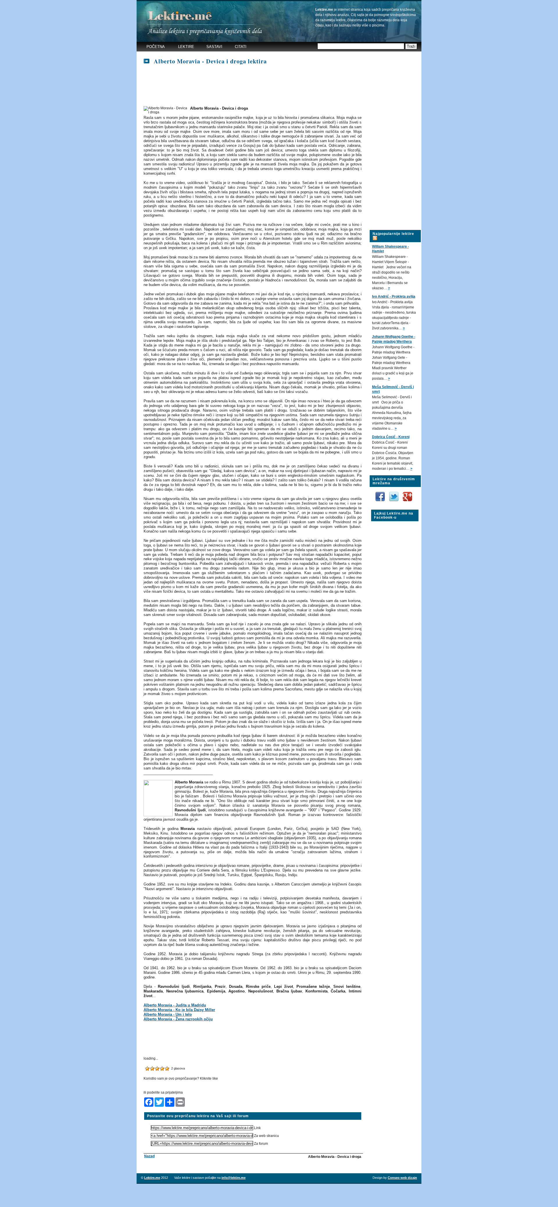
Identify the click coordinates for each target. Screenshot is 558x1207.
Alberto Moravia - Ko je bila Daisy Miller (179, 1010)
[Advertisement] (249, 86)
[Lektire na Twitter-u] (394, 494)
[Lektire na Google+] (407, 491)
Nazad (149, 1156)
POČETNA (155, 46)
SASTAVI (214, 46)
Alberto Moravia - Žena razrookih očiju (178, 1019)
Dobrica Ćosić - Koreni (390, 437)
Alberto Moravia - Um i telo (168, 1014)
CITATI (240, 46)
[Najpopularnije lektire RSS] (375, 235)
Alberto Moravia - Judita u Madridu (175, 1005)
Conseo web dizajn (402, 1177)
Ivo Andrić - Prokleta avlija (393, 296)
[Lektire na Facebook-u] (380, 494)
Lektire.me (152, 1177)
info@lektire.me (233, 1177)
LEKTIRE (186, 46)
